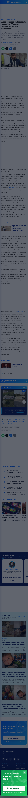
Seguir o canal (15, 788)
